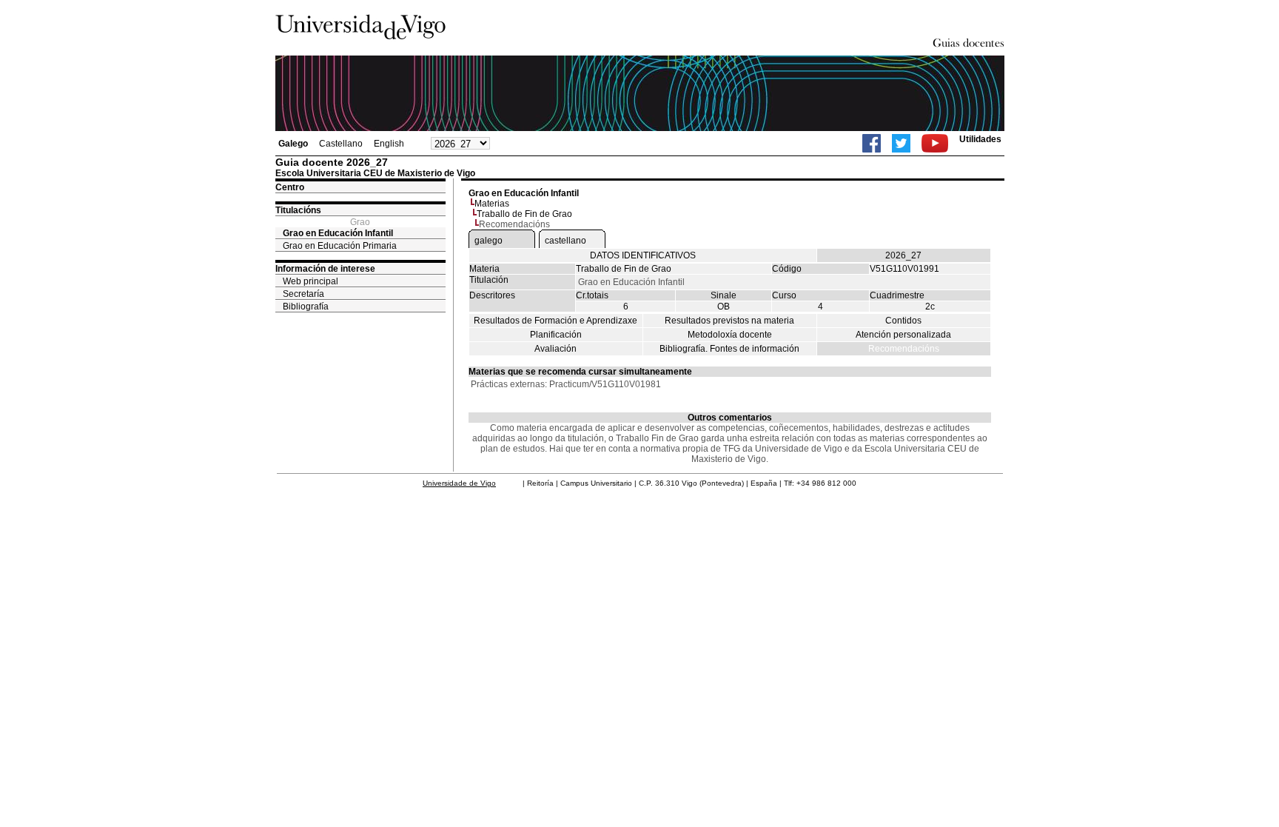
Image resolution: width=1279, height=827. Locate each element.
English (389, 143)
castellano (565, 240)
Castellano (341, 143)
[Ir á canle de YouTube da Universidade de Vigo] (935, 143)
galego (488, 240)
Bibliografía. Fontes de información (729, 349)
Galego (293, 143)
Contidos (903, 320)
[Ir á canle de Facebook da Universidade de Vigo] (871, 143)
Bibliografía (306, 306)
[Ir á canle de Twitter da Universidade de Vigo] (901, 143)
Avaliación (555, 349)
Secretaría (303, 294)
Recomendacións (903, 349)
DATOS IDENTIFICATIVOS (643, 255)
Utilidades (980, 139)
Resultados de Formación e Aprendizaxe (555, 320)
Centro (289, 187)
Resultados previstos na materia (729, 320)
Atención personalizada (903, 334)
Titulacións (298, 210)
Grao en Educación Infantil (338, 233)
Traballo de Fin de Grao (524, 214)
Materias (491, 203)
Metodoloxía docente (730, 334)
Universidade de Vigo (459, 483)
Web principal (310, 281)
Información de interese (325, 269)
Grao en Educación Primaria (340, 246)
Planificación (556, 334)
